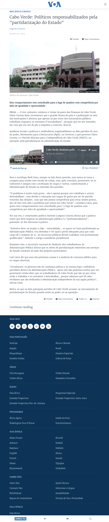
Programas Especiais (65, 393)
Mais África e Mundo (20, 12)
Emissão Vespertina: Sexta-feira (71, 398)
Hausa (12, 463)
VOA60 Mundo (63, 373)
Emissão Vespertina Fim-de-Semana (27, 403)
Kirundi (59, 438)
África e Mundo (63, 343)
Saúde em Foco (63, 418)
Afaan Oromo (16, 438)
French (13, 458)
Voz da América (56, 153)
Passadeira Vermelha (66, 378)
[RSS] (48, 326)
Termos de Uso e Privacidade (69, 498)
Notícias (13, 343)
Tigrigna (60, 463)
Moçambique (16, 353)
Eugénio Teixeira (17, 29)
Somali (59, 458)
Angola (13, 348)
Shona (59, 453)
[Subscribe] (42, 326)
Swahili (59, 443)
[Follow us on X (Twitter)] (30, 326)
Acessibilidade (62, 493)
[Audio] (45, 518)
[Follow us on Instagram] (24, 326)
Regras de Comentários (21, 498)
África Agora (16, 418)
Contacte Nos (16, 488)
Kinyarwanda (16, 468)
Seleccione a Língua (65, 488)
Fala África (15, 393)
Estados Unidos (17, 358)
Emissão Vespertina (19, 398)
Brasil (58, 348)
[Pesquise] (90, 518)
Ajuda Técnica (62, 483)
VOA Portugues (17, 373)
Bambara (14, 448)
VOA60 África (16, 378)
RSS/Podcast (15, 493)
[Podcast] (36, 326)
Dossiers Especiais (64, 353)
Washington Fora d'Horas (22, 423)
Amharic (14, 443)
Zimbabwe (61, 468)
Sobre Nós (14, 483)
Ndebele (59, 448)
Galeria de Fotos (63, 358)
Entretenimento (63, 423)
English (13, 453)
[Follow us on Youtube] (18, 326)
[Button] (74, 39)
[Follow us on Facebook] (12, 326)
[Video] (68, 518)
